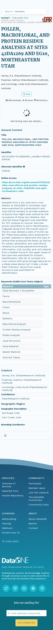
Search (8, 11)
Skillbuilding (9, 519)
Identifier (6, 152)
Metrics (33, 523)
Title (3, 135)
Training (6, 523)
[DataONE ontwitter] (6, 588)
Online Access (8, 178)
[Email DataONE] (24, 588)
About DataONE (38, 519)
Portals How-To (11, 532)
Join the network (39, 492)
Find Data (12, 541)
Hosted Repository (12, 495)
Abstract (6, 198)
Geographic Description (13, 408)
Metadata (20, 11)
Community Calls (38, 504)
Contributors (8, 394)
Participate (35, 483)
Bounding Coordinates (13, 424)
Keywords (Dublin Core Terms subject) (22, 281)
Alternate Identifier (11, 166)
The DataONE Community (36, 498)
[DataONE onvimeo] (15, 588)
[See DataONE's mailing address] (42, 588)
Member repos (37, 488)
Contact (33, 528)
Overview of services (8, 485)
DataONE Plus (10, 491)
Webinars (7, 528)
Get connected (26, 623)
